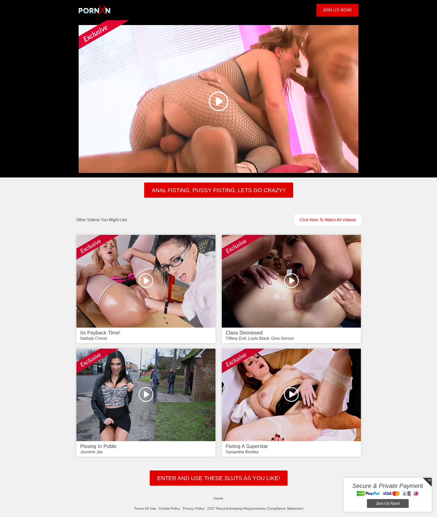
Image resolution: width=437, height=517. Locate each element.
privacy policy (194, 508)
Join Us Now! (337, 10)
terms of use (145, 508)
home (218, 498)
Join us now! (388, 503)
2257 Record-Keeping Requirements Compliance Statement (255, 508)
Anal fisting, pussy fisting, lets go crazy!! (219, 190)
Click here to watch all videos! (327, 220)
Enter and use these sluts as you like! (218, 478)
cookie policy (169, 508)
